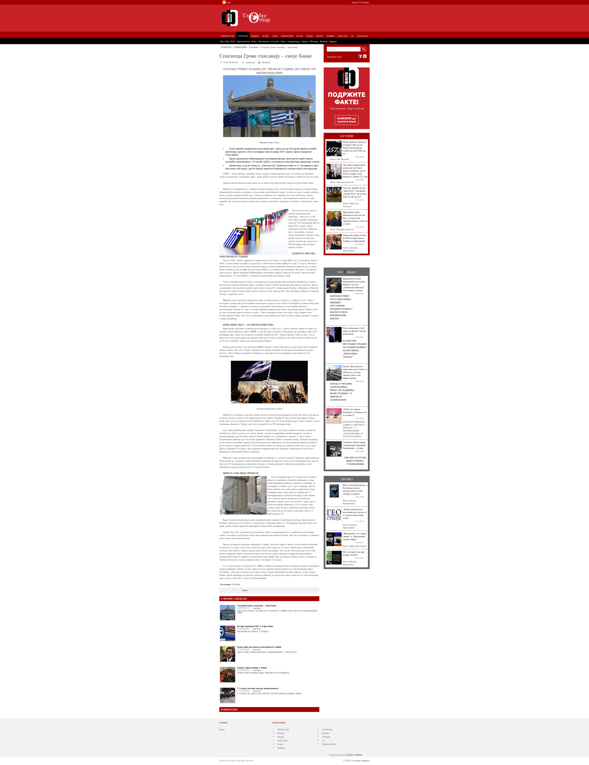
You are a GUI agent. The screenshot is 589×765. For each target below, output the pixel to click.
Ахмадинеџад (293, 41)
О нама (231, 760)
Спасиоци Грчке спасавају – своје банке (256, 605)
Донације (240, 760)
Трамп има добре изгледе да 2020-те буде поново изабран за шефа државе (354, 238)
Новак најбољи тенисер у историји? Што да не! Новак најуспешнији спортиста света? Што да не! (354, 147)
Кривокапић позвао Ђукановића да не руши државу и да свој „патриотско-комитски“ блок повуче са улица (354, 284)
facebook (360, 56)
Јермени (333, 41)
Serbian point (283, 729)
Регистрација (364, 2)
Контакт (250, 760)
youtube (365, 56)
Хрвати (304, 41)
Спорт (280, 744)
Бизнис (280, 736)
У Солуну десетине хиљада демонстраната (257, 688)
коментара (250, 62)
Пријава (355, 2)
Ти (323, 740)
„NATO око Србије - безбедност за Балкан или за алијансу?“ (355, 412)
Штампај (266, 62)
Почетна (226, 47)
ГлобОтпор (240, 47)
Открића (326, 736)
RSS (229, 2)
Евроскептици (243, 41)
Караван (281, 747)
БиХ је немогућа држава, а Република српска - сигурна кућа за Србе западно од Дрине (355, 489)
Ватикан (324, 41)
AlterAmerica (264, 41)
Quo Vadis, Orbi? (227, 41)
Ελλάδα (253, 47)
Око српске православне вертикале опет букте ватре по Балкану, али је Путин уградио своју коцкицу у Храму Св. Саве (355, 170)
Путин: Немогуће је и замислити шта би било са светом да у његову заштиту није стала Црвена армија (355, 372)
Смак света (282, 740)
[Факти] (253, 18)
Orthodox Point (329, 744)
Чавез (283, 41)
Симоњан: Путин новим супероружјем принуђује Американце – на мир (354, 445)
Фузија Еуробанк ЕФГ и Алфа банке (255, 626)
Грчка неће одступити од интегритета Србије (259, 646)
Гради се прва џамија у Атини (252, 667)
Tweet (244, 590)
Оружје (325, 733)
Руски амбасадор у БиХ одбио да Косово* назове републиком (354, 331)
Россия (280, 733)
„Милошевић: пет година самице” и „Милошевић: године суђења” (354, 536)
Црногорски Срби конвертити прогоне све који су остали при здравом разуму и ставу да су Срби (355, 218)
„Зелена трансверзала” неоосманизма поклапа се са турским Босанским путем (355, 513)
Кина (254, 41)
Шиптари (314, 41)
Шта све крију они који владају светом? (354, 553)
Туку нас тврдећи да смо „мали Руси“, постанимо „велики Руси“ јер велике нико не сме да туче (354, 192)
